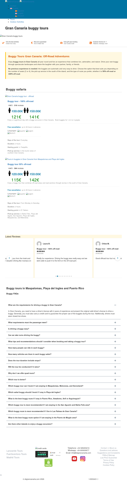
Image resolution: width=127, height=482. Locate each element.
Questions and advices (109, 450)
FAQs (104, 455)
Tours (12, 19)
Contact (13, 5)
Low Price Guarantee (108, 457)
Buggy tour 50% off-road (19, 164)
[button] (63, 305)
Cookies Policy (108, 465)
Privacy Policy (108, 462)
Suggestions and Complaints (108, 453)
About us (112, 448)
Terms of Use (108, 460)
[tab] (55, 276)
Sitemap (111, 455)
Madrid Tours (13, 457)
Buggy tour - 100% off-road (20, 101)
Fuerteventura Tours (17, 453)
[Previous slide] (9, 258)
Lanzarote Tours (15, 450)
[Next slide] (117, 258)
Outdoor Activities (17, 22)
